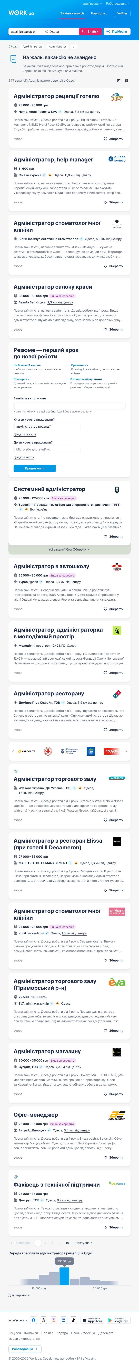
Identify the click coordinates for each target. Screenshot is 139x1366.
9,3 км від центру (60, 302)
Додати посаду (25, 434)
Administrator (57, 46)
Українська (16, 1320)
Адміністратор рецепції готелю (56, 96)
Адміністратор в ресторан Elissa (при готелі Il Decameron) (58, 844)
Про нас (47, 1333)
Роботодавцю (116, 3)
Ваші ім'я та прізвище (30, 398)
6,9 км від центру (70, 1200)
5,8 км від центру (109, 239)
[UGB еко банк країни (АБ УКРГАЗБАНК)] (91, 751)
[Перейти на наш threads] (43, 1320)
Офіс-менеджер (36, 1114)
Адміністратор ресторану (49, 693)
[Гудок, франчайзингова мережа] (112, 751)
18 (67, 1243)
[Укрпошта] (26, 751)
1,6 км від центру (31, 793)
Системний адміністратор (49, 489)
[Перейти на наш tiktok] (73, 1320)
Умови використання (24, 1338)
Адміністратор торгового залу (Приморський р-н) (55, 984)
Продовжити (35, 468)
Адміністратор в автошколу (51, 566)
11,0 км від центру (78, 175)
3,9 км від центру (90, 702)
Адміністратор (32, 46)
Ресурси (14, 1333)
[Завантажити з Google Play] (119, 1320)
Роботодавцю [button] (22, 1349)
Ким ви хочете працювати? (34, 419)
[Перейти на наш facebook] (33, 1320)
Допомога (105, 1333)
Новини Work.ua (83, 1333)
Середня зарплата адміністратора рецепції (51, 1253)
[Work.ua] (21, 12)
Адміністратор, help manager (53, 159)
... (74, 46)
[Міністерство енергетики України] (69, 751)
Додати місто (24, 457)
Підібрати (119, 31)
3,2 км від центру (87, 111)
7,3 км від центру (68, 582)
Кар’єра (62, 1333)
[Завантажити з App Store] (92, 1320)
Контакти (31, 1333)
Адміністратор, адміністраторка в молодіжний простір (58, 633)
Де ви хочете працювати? (33, 442)
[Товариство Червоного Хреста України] (48, 751)
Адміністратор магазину (47, 1051)
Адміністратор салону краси (53, 286)
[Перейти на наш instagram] (53, 1320)
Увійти (122, 13)
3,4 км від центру (77, 1130)
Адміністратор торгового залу (55, 779)
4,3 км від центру (68, 1067)
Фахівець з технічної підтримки (57, 1184)
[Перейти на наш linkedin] (63, 1320)
